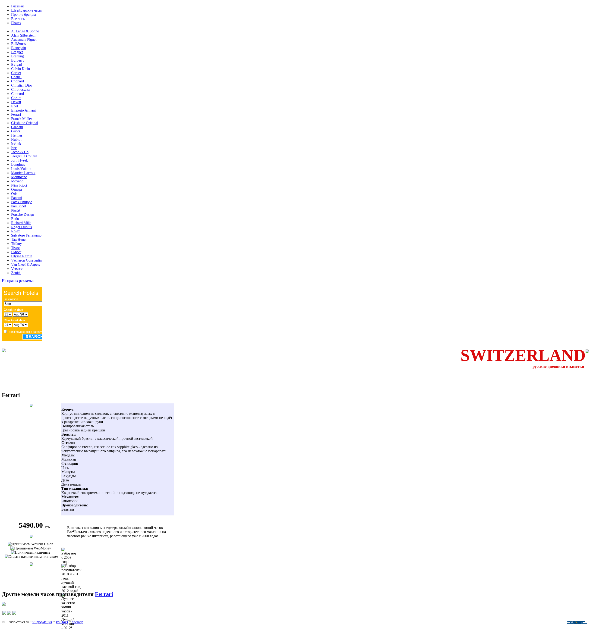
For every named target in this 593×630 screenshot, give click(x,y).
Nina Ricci (19, 185)
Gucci (15, 131)
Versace (16, 269)
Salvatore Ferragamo (26, 235)
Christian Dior (21, 85)
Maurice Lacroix (23, 173)
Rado (15, 219)
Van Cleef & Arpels (25, 264)
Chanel (16, 77)
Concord (17, 94)
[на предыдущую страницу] (4, 615)
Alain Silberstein (23, 35)
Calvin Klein (20, 69)
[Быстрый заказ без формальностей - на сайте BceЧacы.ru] (4, 604)
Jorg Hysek (19, 160)
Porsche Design (22, 214)
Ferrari (16, 114)
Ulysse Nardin (21, 256)
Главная (17, 6)
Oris (14, 194)
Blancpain (18, 48)
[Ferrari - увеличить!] (31, 406)
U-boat (16, 252)
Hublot (16, 139)
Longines (18, 164)
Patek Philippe (21, 202)
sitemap (77, 622)
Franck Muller (21, 119)
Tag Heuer (19, 239)
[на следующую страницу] (14, 615)
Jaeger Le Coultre (24, 156)
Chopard (17, 81)
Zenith (16, 273)
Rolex (15, 231)
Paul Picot (18, 206)
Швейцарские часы (26, 10)
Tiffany (16, 244)
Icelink (16, 144)
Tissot (15, 248)
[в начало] (9, 615)
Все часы (18, 19)
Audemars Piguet (23, 39)
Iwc (14, 148)
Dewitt (16, 102)
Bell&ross (18, 44)
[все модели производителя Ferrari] (31, 565)
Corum (16, 98)
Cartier (16, 73)
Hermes (16, 135)
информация (42, 622)
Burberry (17, 60)
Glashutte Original (24, 123)
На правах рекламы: (18, 281)
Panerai (16, 198)
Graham (17, 127)
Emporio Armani (23, 110)
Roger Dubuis (21, 227)
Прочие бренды (23, 14)
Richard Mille (21, 223)
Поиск (16, 23)
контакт (62, 622)
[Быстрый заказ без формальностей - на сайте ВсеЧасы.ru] (31, 537)
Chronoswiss (20, 89)
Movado (17, 181)
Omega (16, 189)
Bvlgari (16, 64)
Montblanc (19, 177)
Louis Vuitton (21, 169)
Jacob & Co (19, 152)
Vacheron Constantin (26, 260)
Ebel (14, 106)
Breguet (17, 52)
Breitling (17, 56)
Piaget (15, 210)
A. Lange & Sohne (25, 31)
